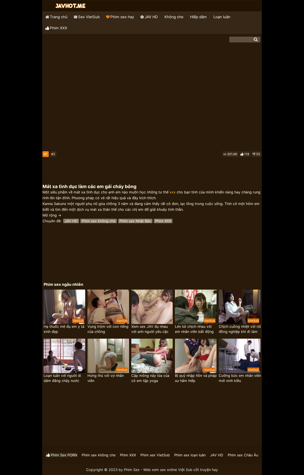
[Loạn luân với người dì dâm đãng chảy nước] (64, 356)
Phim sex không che (99, 221)
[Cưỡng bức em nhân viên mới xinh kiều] (239, 356)
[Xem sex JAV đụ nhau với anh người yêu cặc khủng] (152, 307)
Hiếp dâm (198, 17)
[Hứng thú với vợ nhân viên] (108, 356)
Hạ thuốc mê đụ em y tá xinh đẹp (64, 329)
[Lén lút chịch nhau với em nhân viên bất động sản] (196, 307)
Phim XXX (58, 28)
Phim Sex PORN (64, 455)
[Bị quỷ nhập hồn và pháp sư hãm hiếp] (196, 356)
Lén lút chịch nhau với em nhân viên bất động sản (194, 329)
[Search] (256, 40)
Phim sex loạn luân (190, 455)
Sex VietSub (89, 17)
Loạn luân (221, 17)
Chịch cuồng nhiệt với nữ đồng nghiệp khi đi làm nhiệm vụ (240, 329)
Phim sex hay (122, 17)
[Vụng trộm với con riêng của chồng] (108, 307)
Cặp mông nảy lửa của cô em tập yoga (150, 378)
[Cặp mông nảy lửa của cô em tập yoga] (152, 356)
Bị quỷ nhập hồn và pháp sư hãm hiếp (196, 378)
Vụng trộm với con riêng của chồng (107, 329)
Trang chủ (58, 17)
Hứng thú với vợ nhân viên (105, 378)
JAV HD (151, 17)
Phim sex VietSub (155, 455)
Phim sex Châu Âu (243, 455)
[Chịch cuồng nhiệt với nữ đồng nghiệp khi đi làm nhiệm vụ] (239, 307)
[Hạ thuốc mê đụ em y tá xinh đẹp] (64, 307)
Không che (173, 17)
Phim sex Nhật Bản (135, 221)
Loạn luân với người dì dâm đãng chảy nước (62, 378)
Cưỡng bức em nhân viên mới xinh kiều (240, 378)
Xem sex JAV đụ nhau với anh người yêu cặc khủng (149, 329)
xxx (173, 192)
